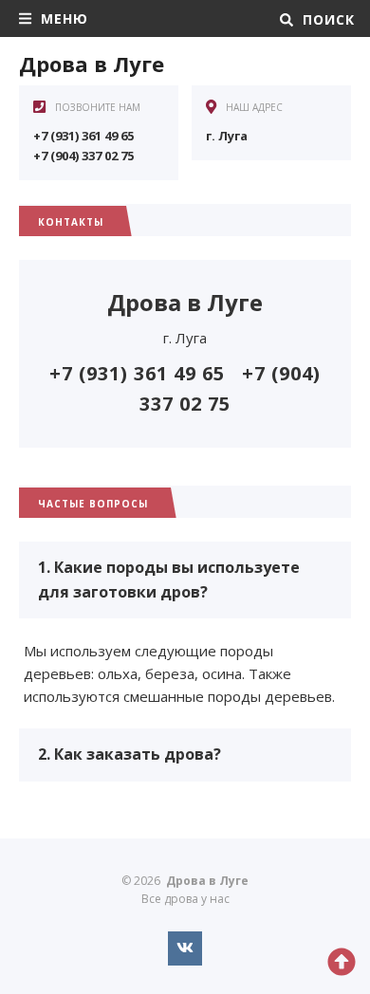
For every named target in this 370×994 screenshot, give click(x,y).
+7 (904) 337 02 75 (83, 155)
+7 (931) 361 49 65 (83, 135)
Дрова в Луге (91, 63)
